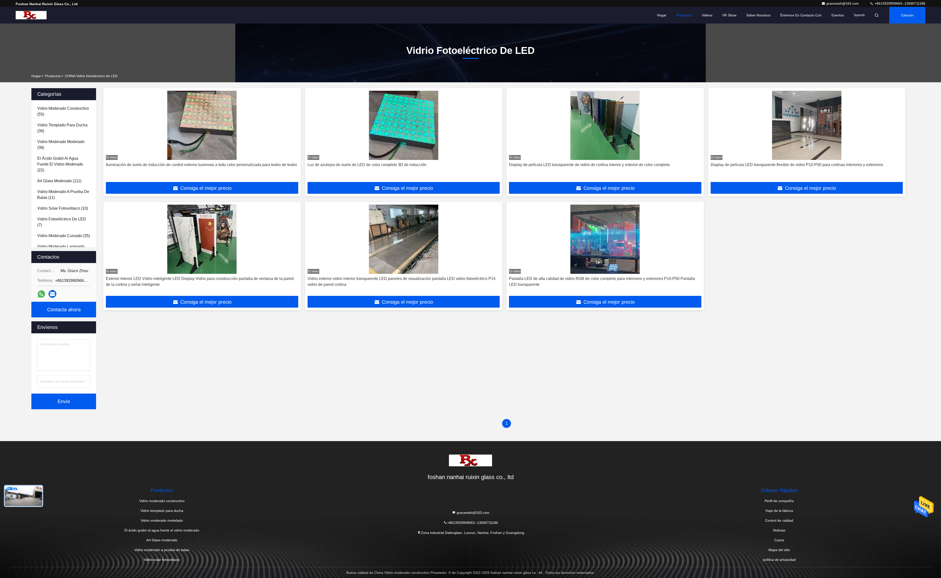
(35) (63, 236)
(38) (61, 145)
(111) (59, 181)
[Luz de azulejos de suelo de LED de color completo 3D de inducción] (404, 125)
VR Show (729, 15)
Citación (907, 15)
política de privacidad (779, 560)
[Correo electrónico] (52, 294)
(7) (61, 222)
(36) (62, 128)
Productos (684, 15)
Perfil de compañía (779, 501)
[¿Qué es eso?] (41, 294)
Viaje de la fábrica (779, 511)
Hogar (662, 15)
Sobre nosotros (758, 15)
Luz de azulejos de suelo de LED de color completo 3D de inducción (367, 165)
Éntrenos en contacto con (801, 15)
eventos (837, 15)
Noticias (779, 530)
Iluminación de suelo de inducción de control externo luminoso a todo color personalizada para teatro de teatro (201, 165)
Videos (707, 15)
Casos (779, 540)
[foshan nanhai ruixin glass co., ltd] (31, 15)
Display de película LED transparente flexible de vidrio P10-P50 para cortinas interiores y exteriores (797, 165)
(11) (63, 195)
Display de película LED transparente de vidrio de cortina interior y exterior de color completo (589, 165)
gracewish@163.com (843, 3)
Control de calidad (779, 520)
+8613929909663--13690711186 (899, 3)
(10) (62, 208)
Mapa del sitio (779, 550)
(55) (63, 111)
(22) (60, 164)
